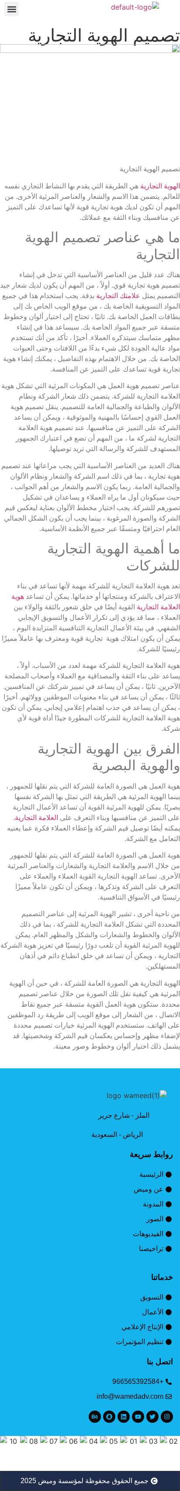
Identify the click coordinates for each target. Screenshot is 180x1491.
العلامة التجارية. (35, 817)
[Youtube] (138, 1417)
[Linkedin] (124, 1417)
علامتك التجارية (118, 295)
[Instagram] (167, 1417)
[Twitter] (152, 1417)
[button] (11, 9)
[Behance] (95, 1417)
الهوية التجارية (160, 186)
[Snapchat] (109, 1417)
